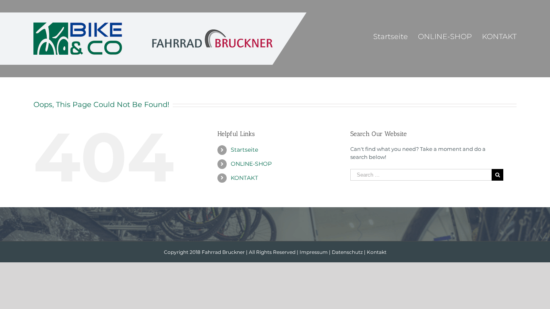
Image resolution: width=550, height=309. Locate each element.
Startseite (244, 149)
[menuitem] (395, 36)
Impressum (314, 252)
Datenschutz (347, 252)
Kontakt (377, 252)
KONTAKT (244, 177)
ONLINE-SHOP (251, 163)
